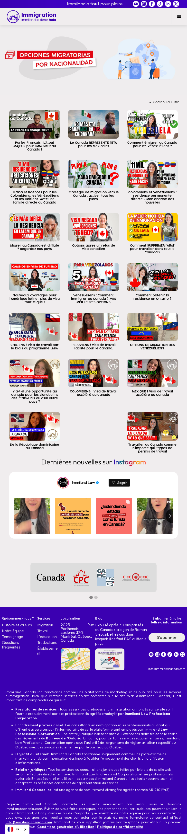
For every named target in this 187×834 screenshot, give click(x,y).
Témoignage (12, 636)
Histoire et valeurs (17, 625)
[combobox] (17, 829)
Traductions (47, 642)
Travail (42, 631)
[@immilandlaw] (63, 483)
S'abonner (167, 637)
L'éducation (47, 636)
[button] (179, 16)
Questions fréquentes (11, 644)
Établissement (47, 650)
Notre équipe (13, 631)
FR (17, 829)
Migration (45, 625)
